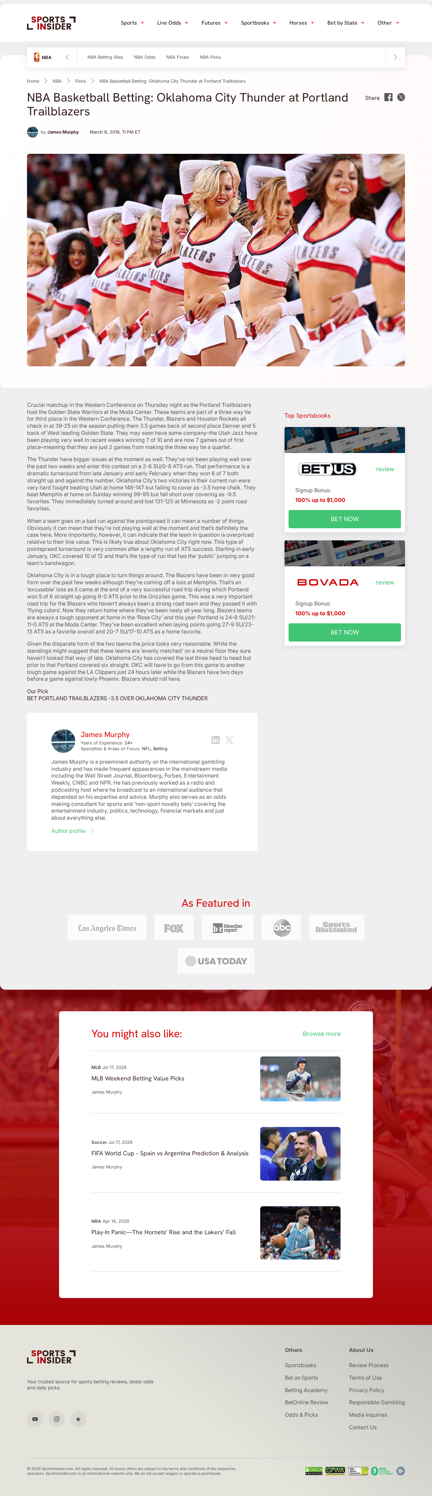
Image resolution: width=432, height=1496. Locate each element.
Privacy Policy (366, 1390)
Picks (80, 81)
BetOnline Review (306, 1402)
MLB (96, 1067)
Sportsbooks (300, 1365)
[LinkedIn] (216, 741)
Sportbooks (255, 22)
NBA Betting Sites (105, 57)
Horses (298, 22)
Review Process (368, 1365)
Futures (211, 22)
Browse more (322, 1033)
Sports (129, 22)
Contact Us (363, 1427)
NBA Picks (210, 57)
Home (33, 81)
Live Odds (169, 22)
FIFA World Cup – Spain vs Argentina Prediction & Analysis (169, 1153)
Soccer (99, 1142)
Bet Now (345, 519)
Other (385, 22)
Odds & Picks (301, 1414)
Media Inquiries (368, 1414)
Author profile (68, 830)
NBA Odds (145, 57)
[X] (229, 741)
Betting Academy (306, 1390)
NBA (57, 81)
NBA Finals (177, 57)
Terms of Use (365, 1377)
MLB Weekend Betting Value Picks (137, 1078)
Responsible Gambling (377, 1402)
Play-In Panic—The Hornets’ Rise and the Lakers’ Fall (163, 1232)
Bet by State (342, 22)
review (385, 469)
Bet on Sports (301, 1377)
